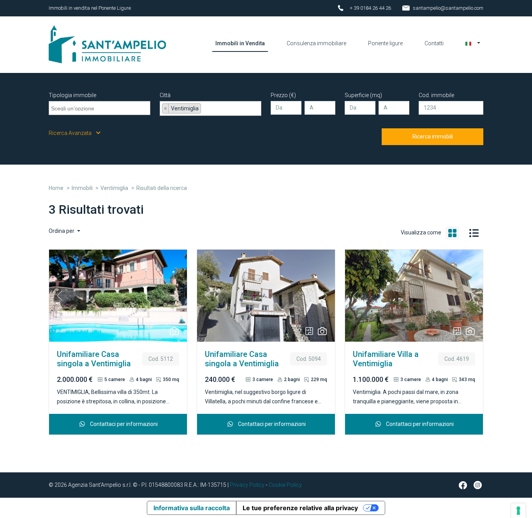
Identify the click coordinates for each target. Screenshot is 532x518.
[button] (472, 43)
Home (56, 188)
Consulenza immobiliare (316, 43)
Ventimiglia (114, 188)
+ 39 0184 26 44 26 (370, 8)
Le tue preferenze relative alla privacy (300, 508)
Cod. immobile (436, 95)
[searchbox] (100, 107)
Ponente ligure (385, 43)
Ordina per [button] (62, 231)
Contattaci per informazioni (123, 424)
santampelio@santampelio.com (448, 8)
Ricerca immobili (432, 136)
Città (165, 95)
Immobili (82, 188)
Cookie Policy (285, 485)
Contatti (434, 43)
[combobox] (99, 108)
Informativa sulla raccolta (191, 508)
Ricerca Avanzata (71, 133)
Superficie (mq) (363, 95)
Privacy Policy (247, 485)
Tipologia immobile (72, 95)
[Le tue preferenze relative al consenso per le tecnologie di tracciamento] (518, 510)
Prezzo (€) (283, 95)
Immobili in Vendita (240, 43)
